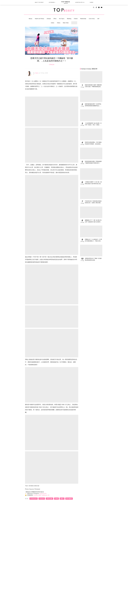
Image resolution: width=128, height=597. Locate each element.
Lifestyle (49, 18)
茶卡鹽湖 (69, 498)
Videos (58, 22)
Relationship (83, 18)
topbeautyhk (43, 493)
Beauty (30, 18)
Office (54, 18)
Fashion (76, 18)
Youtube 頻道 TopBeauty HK (41, 495)
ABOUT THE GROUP (39, 2)
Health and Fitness (39, 18)
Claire (37, 73)
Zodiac (52, 22)
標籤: (27, 498)
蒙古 (62, 498)
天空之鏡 (49, 498)
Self (98, 18)
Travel (42, 498)
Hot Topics (61, 18)
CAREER (91, 2)
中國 (56, 498)
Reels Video (66, 22)
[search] (93, 7)
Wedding (69, 18)
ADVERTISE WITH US (79, 2)
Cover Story (92, 18)
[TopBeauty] (64, 10)
